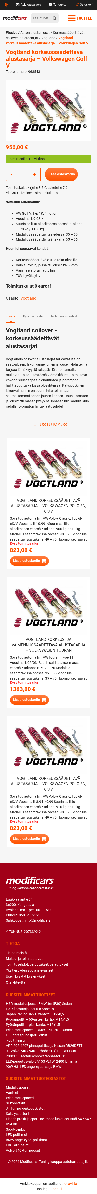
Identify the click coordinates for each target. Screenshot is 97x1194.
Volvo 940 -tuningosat (23, 1150)
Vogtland (48, 38)
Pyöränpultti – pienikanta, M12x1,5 (33, 1025)
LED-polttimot (16, 1135)
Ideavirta (70, 1184)
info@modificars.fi (39, 920)
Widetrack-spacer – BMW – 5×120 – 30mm (39, 1030)
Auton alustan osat (35, 33)
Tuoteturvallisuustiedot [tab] (65, 316)
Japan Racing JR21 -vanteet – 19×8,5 (35, 1014)
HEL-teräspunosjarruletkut (26, 1035)
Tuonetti (55, 1189)
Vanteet (12, 1093)
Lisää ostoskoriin (61, 174)
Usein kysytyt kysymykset (25, 976)
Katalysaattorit (17, 1114)
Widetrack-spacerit (20, 1098)
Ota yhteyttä (15, 982)
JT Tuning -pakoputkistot (25, 1108)
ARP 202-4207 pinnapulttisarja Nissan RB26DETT (44, 1046)
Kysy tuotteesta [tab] (33, 316)
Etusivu (11, 33)
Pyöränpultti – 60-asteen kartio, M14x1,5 (37, 1019)
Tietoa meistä (16, 953)
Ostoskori (86, 4)
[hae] (55, 18)
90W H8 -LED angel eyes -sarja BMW (33, 1067)
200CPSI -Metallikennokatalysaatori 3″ (35, 1056)
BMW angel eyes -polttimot (26, 1140)
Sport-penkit (15, 1129)
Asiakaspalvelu (31, 4)
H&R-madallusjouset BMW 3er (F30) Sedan (39, 1004)
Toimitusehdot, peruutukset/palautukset (37, 964)
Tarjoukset (60, 4)
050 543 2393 (29, 915)
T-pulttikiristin (16, 1040)
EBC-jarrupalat (17, 1145)
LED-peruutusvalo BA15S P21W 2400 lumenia (41, 1061)
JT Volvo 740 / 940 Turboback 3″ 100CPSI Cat (41, 1051)
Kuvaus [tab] (10, 316)
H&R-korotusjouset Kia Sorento (30, 1009)
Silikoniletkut (15, 1103)
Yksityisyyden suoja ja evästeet (29, 970)
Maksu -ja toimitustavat (24, 959)
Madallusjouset (18, 1087)
